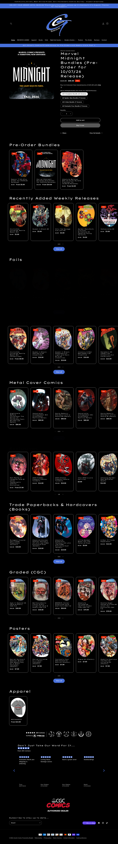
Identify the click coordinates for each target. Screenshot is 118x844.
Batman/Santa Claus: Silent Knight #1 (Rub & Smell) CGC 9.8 (40, 605)
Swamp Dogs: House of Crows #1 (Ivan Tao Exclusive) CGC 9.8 (109, 605)
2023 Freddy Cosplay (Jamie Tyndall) (39, 479)
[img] (60, 748)
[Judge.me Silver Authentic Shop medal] (66, 734)
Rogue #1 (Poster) (86, 659)
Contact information (69, 838)
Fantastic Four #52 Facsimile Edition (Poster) (62, 661)
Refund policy (38, 838)
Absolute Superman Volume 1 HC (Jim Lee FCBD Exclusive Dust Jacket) (63, 543)
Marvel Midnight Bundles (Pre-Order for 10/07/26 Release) (46, 181)
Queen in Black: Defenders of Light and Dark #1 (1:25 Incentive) (62, 354)
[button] (11, 24)
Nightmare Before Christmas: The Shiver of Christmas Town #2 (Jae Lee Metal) (17, 418)
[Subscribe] (40, 823)
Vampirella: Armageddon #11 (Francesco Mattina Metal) (85, 415)
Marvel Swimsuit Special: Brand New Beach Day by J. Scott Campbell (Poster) (17, 663)
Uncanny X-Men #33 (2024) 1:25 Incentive (85, 353)
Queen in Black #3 (40, 229)
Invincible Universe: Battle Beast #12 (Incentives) (17, 354)
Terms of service (57, 838)
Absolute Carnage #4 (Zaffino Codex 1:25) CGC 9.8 (85, 605)
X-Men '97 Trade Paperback (108, 540)
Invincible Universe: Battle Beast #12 (17, 230)
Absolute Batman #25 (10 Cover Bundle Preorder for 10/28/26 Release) (71, 181)
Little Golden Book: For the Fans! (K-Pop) (84, 541)
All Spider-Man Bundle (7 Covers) (74, 98)
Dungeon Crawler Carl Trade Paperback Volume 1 (18, 542)
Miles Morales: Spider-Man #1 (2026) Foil (84, 294)
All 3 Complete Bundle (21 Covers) (74, 94)
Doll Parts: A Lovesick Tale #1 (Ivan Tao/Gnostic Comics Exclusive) (17, 481)
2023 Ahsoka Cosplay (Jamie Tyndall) (62, 479)
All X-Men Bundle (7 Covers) (72, 102)
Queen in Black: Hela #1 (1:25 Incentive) (39, 353)
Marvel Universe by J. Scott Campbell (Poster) (39, 661)
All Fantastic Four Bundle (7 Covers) (74, 106)
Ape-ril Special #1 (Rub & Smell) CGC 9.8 (18, 604)
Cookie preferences (81, 838)
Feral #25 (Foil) (108, 292)
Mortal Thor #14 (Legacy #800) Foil (17, 294)
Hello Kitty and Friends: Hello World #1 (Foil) (39, 294)
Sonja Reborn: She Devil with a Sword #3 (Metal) (63, 415)
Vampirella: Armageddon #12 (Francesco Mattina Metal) (40, 415)
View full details (95, 133)
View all (59, 249)
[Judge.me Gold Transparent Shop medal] (51, 734)
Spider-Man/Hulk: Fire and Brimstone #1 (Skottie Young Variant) (86, 232)
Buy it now (80, 125)
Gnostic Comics (18, 838)
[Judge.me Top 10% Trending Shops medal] (88, 734)
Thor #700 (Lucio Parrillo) (85, 478)
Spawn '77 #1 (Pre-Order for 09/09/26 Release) (19, 181)
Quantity (63, 110)
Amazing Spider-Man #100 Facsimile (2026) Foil (62, 294)
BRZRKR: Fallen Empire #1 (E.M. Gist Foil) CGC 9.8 (63, 604)
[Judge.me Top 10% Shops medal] (81, 734)
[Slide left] (55, 244)
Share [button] (64, 133)
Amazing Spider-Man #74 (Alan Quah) (108, 479)
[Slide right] (63, 244)
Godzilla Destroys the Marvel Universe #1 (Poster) (109, 661)
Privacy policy (47, 838)
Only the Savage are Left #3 (62, 229)
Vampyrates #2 (107, 229)
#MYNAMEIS (16, 719)
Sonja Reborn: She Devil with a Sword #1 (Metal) (108, 415)
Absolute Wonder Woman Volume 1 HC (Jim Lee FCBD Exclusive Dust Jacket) (40, 543)
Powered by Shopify (27, 838)
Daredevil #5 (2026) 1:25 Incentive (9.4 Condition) (107, 354)
